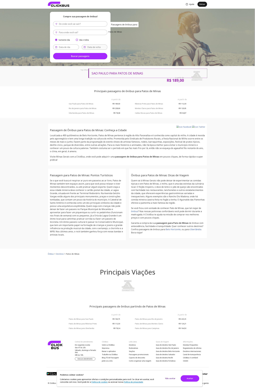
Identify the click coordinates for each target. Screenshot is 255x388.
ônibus (134, 211)
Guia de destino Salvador (165, 354)
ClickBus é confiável (190, 358)
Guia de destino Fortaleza (165, 361)
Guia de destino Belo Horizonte (168, 351)
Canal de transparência (192, 354)
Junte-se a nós (107, 361)
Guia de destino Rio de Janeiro (167, 348)
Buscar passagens (80, 56)
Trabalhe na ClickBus (110, 354)
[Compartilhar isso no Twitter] (198, 126)
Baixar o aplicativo (109, 351)
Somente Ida (64, 40)
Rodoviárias (133, 348)
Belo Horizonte (173, 229)
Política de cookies (99, 382)
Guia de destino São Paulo (166, 345)
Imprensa (105, 348)
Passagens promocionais (139, 354)
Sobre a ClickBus (108, 345)
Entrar (202, 4)
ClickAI (185, 361)
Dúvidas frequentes (190, 345)
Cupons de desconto (137, 358)
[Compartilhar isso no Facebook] (184, 126)
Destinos (132, 345)
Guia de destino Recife (164, 358)
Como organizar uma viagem (140, 361)
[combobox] (80, 24)
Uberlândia (195, 229)
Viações (132, 351)
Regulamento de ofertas (192, 348)
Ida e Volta (84, 40)
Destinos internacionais (192, 351)
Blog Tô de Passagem (110, 358)
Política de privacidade (133, 382)
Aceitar (190, 378)
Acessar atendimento (85, 359)
